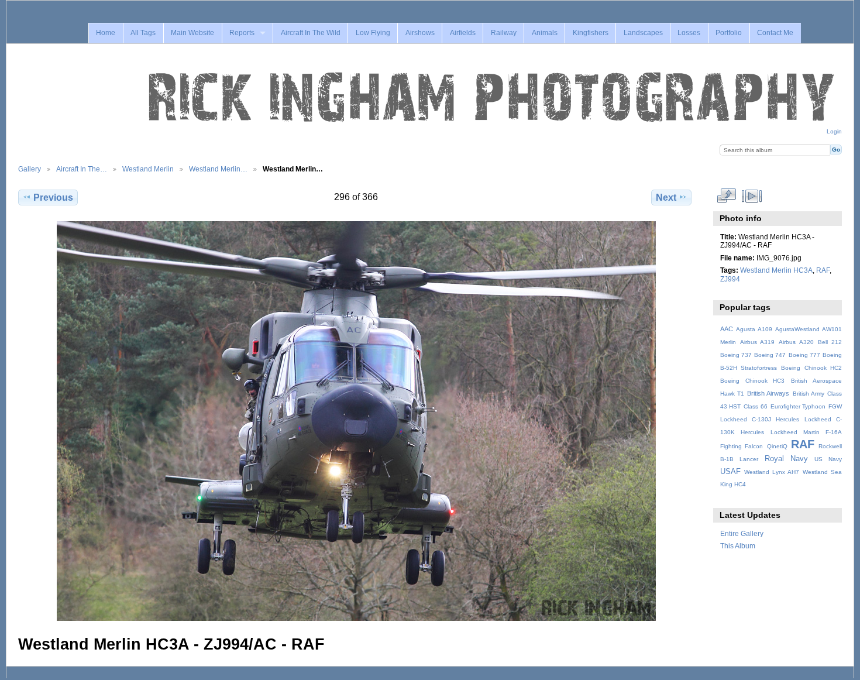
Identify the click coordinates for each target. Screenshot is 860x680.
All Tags (143, 33)
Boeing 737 (736, 355)
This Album (737, 546)
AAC (726, 328)
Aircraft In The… (81, 169)
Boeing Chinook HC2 (811, 368)
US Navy (828, 459)
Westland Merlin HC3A (776, 270)
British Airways (768, 393)
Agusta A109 (754, 329)
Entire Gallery (741, 533)
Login (834, 131)
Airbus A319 (757, 342)
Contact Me (775, 33)
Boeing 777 (804, 355)
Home (105, 33)
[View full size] (356, 421)
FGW (835, 406)
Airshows (420, 33)
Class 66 (756, 406)
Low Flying (373, 33)
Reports (241, 33)
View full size (726, 196)
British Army (808, 393)
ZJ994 (730, 279)
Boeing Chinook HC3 (752, 380)
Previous (53, 197)
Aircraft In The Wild (310, 33)
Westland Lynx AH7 (771, 472)
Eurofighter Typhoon (798, 406)
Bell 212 (830, 342)
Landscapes (643, 33)
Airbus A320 (796, 342)
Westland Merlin (148, 169)
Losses (688, 33)
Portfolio (728, 33)
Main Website (192, 33)
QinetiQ (777, 446)
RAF (823, 270)
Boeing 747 (770, 355)
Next (666, 197)
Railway (504, 33)
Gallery (29, 169)
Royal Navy (786, 459)
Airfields (463, 33)
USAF (730, 472)
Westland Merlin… (218, 169)
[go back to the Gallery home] (493, 97)
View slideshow (751, 196)
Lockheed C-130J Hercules (759, 419)
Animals (545, 33)
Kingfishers (590, 33)
